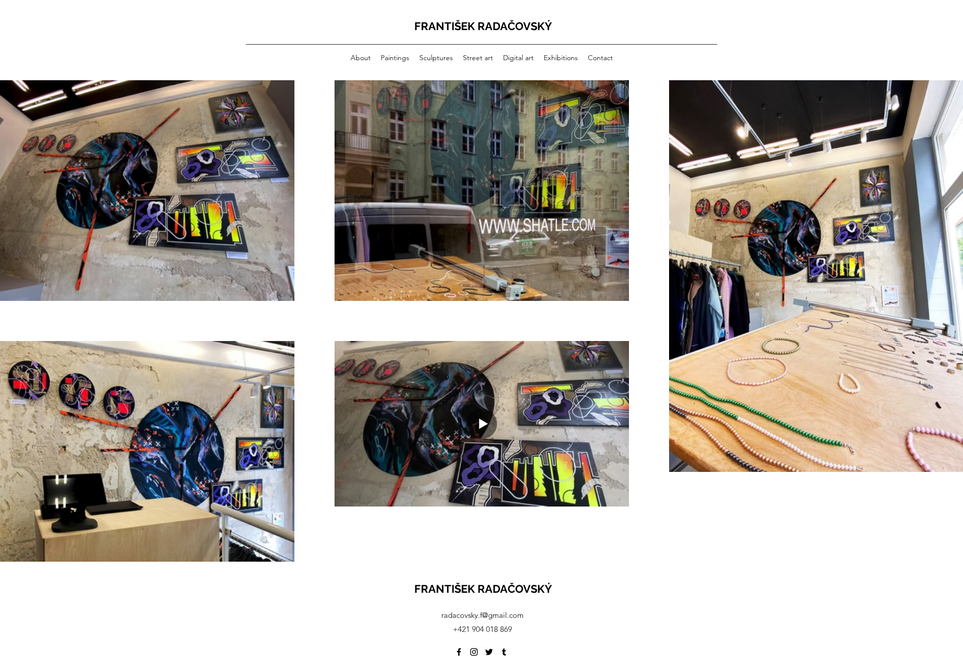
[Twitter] (489, 652)
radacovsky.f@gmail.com (482, 615)
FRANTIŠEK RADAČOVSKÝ (483, 26)
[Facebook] (459, 652)
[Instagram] (474, 652)
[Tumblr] (504, 652)
